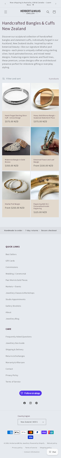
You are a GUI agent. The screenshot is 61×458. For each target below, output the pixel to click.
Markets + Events (13, 286)
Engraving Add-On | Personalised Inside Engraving (41, 206)
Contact (9, 369)
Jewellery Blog (12, 318)
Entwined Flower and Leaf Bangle (44, 161)
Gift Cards (10, 260)
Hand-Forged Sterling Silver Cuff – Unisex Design (16, 116)
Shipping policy (46, 448)
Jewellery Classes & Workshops (20, 293)
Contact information (31, 452)
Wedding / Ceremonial (16, 273)
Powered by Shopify (37, 443)
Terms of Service (13, 381)
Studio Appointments (15, 299)
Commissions (12, 267)
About (8, 312)
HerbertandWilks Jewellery (20, 443)
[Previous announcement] (5, 4)
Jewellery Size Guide (15, 343)
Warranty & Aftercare (15, 362)
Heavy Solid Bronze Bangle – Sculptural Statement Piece (45, 116)
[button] (6, 12)
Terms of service (31, 448)
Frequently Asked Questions (19, 336)
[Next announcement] (56, 4)
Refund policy (52, 443)
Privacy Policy (12, 375)
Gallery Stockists (13, 306)
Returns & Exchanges (15, 356)
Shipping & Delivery (14, 349)
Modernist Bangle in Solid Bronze (15, 161)
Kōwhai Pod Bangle (12, 204)
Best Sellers (11, 254)
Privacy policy (17, 448)
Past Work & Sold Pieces (17, 280)
